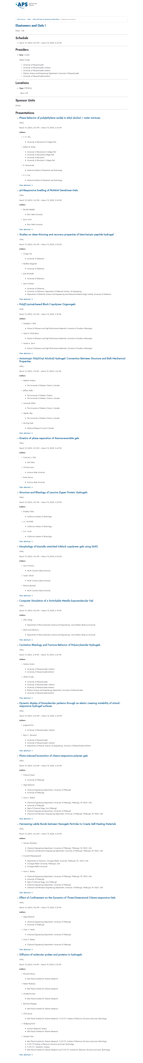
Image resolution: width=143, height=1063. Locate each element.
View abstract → (26, 185)
